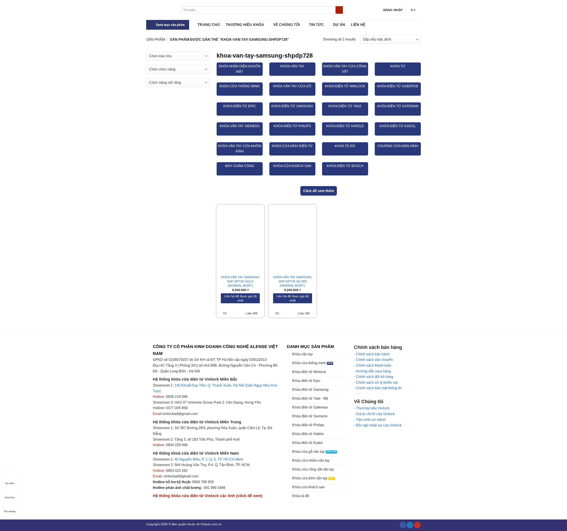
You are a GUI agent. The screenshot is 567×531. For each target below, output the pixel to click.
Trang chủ (209, 25)
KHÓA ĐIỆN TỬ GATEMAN (397, 106)
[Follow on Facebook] (403, 525)
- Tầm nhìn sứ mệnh (370, 420)
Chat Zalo (10, 497)
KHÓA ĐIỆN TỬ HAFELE (345, 126)
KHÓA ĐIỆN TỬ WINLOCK (345, 86)
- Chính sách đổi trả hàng (373, 377)
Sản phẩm (155, 39)
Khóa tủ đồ (345, 146)
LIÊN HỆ (358, 25)
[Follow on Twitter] (410, 525)
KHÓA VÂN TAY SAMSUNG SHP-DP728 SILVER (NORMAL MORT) (292, 281)
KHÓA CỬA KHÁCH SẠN (292, 166)
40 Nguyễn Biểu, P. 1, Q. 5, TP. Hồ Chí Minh (209, 459)
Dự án (339, 25)
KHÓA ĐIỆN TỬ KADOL (398, 126)
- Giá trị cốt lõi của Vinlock (374, 414)
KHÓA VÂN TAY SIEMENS (240, 126)
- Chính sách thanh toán (372, 365)
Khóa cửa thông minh (239, 86)
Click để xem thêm (318, 191)
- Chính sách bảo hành (372, 354)
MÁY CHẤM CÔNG (239, 166)
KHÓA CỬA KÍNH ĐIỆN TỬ (292, 146)
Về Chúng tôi (286, 25)
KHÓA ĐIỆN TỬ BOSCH (345, 166)
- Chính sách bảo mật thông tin (378, 388)
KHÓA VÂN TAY (292, 66)
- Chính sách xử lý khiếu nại (376, 382)
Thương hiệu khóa (245, 25)
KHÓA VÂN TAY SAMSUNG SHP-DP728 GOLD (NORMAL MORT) (240, 281)
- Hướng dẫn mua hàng (372, 371)
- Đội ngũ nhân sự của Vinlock (378, 425)
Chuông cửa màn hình (397, 146)
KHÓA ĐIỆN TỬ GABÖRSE (397, 86)
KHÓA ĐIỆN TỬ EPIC (239, 106)
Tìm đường (10, 511)
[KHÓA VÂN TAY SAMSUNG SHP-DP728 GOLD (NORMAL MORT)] (240, 238)
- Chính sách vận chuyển (373, 360)
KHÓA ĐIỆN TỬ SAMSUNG (292, 106)
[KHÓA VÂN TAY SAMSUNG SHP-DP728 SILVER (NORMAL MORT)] (292, 238)
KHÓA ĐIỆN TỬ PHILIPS (292, 126)
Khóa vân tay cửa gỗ (292, 86)
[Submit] (339, 10)
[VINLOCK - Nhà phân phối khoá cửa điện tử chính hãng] (160, 10)
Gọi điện (9, 483)
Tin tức (316, 25)
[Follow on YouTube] (417, 525)
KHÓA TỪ (397, 66)
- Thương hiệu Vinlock (371, 408)
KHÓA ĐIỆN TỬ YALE (344, 106)
